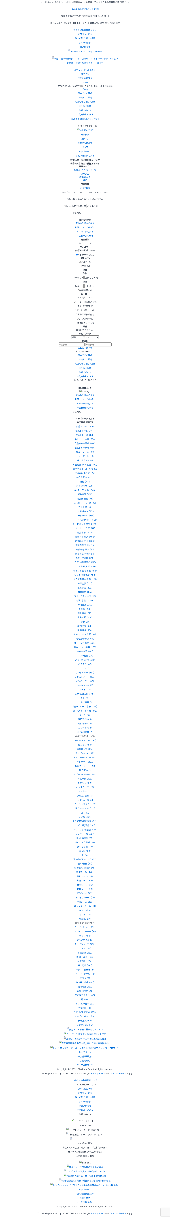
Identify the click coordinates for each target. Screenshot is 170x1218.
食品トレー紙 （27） (85, 451)
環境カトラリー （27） (85, 765)
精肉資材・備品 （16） (85, 638)
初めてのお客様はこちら (85, 29)
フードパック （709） (85, 511)
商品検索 (85, 134)
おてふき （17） (85, 791)
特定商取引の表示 (85, 114)
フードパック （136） (85, 515)
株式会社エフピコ (85, 297)
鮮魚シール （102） (85, 893)
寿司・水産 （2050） (85, 600)
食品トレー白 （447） (85, 430)
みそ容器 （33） (85, 727)
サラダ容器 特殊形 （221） (85, 579)
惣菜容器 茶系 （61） (85, 549)
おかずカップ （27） (85, 787)
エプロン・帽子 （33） (85, 1003)
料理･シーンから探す (85, 227)
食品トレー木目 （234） (85, 439)
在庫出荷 (82, 206)
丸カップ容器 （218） (85, 557)
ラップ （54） (85, 935)
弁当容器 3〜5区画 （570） (85, 464)
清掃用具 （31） (85, 1007)
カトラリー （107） (85, 761)
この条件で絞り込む (85, 348)
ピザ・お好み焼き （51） (85, 693)
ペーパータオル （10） (85, 973)
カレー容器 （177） (85, 651)
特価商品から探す (85, 235)
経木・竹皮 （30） (85, 863)
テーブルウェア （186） (85, 944)
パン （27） (85, 668)
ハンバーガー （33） (85, 681)
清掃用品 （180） (85, 986)
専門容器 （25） (85, 723)
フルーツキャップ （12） (85, 596)
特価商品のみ (86, 290)
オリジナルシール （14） (85, 905)
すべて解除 (85, 188)
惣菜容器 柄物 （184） (85, 553)
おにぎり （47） (85, 664)
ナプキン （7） (85, 948)
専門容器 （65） (85, 719)
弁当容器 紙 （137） (85, 477)
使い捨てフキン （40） (85, 995)
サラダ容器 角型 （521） (85, 566)
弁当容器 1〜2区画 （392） (85, 468)
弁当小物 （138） (85, 778)
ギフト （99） (85, 910)
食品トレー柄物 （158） (85, 447)
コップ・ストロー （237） (85, 740)
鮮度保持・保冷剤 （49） (85, 867)
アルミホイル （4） (85, 939)
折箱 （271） (85, 481)
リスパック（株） (85, 318)
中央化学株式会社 (85, 305)
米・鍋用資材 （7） (85, 731)
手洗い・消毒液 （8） (85, 969)
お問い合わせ (85, 110)
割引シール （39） (85, 876)
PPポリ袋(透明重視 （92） (85, 821)
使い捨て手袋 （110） (85, 982)
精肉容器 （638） (85, 625)
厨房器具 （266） (85, 961)
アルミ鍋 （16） (85, 507)
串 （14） (85, 855)
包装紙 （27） (85, 918)
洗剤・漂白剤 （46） (85, 990)
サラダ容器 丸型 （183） (85, 574)
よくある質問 (85, 42)
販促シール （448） (85, 872)
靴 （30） (85, 999)
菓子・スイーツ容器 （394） (85, 706)
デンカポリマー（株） (85, 310)
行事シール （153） (85, 901)
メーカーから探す (85, 231)
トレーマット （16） (85, 456)
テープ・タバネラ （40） (85, 1016)
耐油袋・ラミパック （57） (85, 859)
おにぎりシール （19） (85, 897)
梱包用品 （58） (85, 1020)
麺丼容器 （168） (85, 494)
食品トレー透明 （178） (85, 443)
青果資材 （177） (85, 591)
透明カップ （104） (85, 748)
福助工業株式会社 (85, 314)
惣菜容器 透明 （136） (85, 545)
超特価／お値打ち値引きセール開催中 (85, 62)
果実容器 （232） (85, 587)
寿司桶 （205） (85, 608)
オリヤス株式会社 (85, 1064)
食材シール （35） (85, 884)
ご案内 (85, 89)
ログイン (85, 73)
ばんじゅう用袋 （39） (85, 842)
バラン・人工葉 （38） (85, 799)
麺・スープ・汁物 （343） (85, 490)
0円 (85, 82)
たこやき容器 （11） (85, 702)
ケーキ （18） (85, 715)
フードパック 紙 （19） (85, 528)
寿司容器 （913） (85, 604)
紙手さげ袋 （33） (85, 846)
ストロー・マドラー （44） (85, 757)
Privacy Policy (98, 1073)
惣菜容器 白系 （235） (85, 540)
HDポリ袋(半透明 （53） (85, 829)
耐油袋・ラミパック (85, 170)
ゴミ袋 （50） (85, 850)
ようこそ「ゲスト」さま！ (85, 69)
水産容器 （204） (85, 617)
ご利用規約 (85, 1060)
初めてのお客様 (85, 93)
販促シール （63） (85, 880)
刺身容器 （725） (85, 613)
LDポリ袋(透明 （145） (85, 825)
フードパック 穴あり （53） (85, 524)
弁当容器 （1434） (85, 460)
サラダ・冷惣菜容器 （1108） (85, 562)
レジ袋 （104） (85, 816)
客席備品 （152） (85, 952)
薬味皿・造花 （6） (85, 795)
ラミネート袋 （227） (85, 833)
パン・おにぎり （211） (85, 659)
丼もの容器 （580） (85, 485)
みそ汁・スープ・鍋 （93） (85, 502)
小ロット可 (70, 206)
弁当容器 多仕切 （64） (85, 473)
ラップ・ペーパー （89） (85, 927)
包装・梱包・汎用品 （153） (85, 1012)
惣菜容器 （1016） (85, 532)
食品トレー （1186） (85, 426)
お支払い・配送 (85, 34)
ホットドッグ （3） (85, 685)
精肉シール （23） (85, 889)
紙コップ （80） (85, 744)
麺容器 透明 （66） (85, 498)
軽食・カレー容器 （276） (85, 647)
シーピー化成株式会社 (86, 301)
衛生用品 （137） (85, 965)
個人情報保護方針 (85, 1056)
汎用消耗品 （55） (85, 1024)
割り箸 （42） (85, 770)
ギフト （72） (85, 914)
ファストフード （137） (85, 676)
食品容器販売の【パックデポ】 (85, 9)
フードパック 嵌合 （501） (85, 519)
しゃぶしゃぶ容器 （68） (85, 634)
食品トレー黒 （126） (85, 434)
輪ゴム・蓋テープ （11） (85, 808)
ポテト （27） (85, 689)
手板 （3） (85, 621)
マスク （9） (85, 978)
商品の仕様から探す (85, 155)
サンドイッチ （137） (85, 672)
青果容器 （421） (85, 583)
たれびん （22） (85, 782)
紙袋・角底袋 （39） (85, 838)
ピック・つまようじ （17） (85, 804)
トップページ (85, 151)
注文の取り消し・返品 (85, 38)
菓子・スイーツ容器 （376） (85, 710)
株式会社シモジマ (85, 322)
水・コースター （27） (85, 956)
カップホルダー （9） (85, 753)
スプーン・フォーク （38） (85, 774)
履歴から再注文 (85, 142)
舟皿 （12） (85, 698)
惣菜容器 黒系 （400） (85, 536)
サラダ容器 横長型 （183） (85, 570)
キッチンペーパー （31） (85, 931)
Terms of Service (117, 1073)
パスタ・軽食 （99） (85, 655)
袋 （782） (85, 812)
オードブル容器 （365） (85, 642)
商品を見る (87, 178)
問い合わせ (85, 46)
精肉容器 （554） (85, 630)
